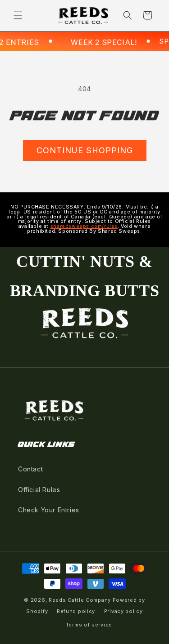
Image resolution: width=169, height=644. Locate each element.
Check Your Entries (48, 510)
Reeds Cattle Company (80, 600)
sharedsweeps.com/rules (84, 226)
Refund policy (76, 611)
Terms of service (89, 625)
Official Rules (39, 489)
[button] (18, 15)
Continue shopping (85, 150)
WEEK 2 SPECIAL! (98, 42)
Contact (30, 469)
